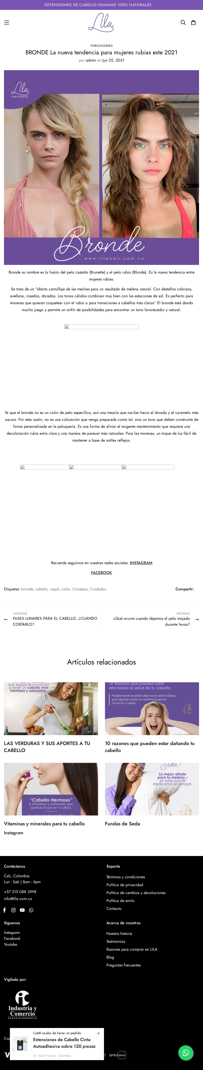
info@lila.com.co (18, 898)
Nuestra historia (119, 933)
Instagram (12, 932)
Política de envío (120, 900)
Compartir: (185, 589)
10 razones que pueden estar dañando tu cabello (150, 747)
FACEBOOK (101, 573)
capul (54, 589)
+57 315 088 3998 (20, 892)
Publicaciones (102, 45)
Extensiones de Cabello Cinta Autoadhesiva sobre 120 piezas (64, 1042)
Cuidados (98, 589)
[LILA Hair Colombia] (101, 22)
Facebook (12, 938)
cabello (41, 589)
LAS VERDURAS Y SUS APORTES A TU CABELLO (47, 747)
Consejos (80, 589)
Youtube (10, 944)
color (66, 589)
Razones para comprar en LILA (131, 949)
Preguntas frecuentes (123, 965)
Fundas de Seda (122, 823)
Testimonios (115, 941)
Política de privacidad (124, 885)
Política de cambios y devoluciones (135, 893)
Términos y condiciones (125, 877)
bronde (27, 589)
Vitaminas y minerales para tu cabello (44, 823)
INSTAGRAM (141, 563)
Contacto (114, 908)
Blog (110, 957)
